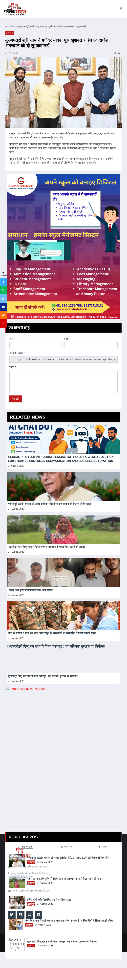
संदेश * (12, 367)
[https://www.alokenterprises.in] (63, 756)
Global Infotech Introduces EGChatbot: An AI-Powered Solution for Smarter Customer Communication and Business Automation (61, 459)
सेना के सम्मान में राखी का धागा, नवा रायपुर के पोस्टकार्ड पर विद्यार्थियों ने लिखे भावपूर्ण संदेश (52, 633)
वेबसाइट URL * (17, 352)
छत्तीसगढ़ (13, 26)
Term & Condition (80, 862)
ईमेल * (67, 338)
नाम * (12, 338)
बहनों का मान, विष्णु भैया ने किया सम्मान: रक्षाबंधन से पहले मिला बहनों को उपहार (46, 546)
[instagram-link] (29, 915)
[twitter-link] (12, 915)
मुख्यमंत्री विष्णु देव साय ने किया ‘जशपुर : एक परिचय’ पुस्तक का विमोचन (42, 676)
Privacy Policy (76, 857)
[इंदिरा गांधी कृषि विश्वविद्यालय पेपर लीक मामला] (63, 572)
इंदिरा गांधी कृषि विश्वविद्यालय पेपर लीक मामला (30, 590)
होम (6, 26)
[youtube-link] (38, 915)
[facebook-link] (20, 915)
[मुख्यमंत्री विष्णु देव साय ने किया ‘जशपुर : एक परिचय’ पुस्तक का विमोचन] (63, 658)
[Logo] (20, 855)
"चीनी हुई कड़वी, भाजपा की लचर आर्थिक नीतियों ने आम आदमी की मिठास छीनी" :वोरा (49, 503)
